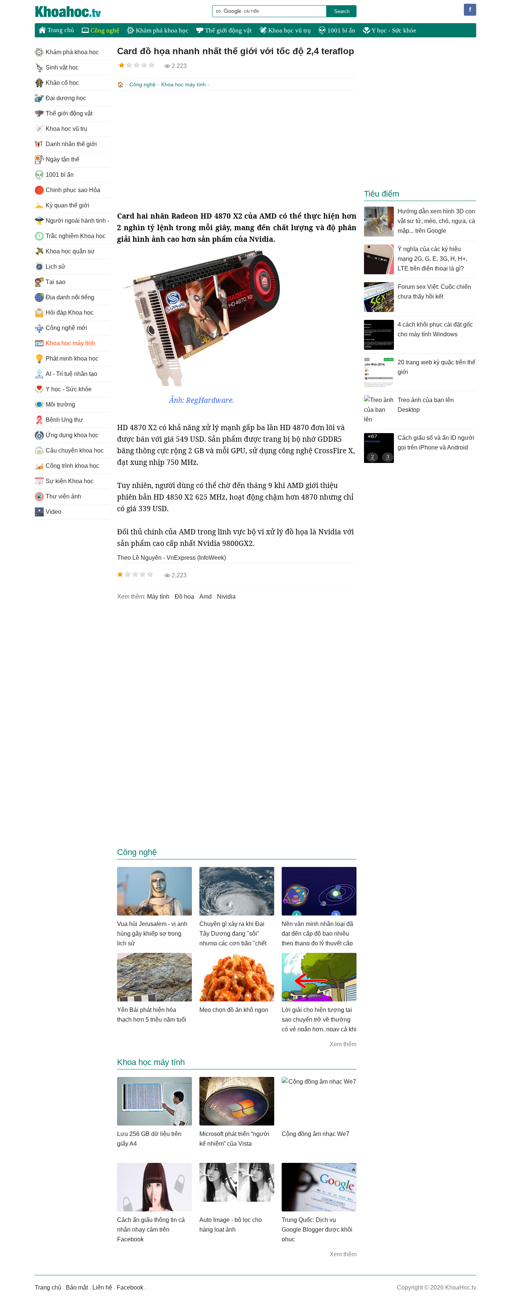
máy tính (158, 596)
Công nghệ (104, 30)
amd (205, 596)
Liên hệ (102, 1287)
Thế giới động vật (228, 30)
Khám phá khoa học (161, 30)
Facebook (130, 1287)
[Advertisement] (237, 150)
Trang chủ (60, 30)
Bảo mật (77, 1287)
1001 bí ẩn (340, 30)
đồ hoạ (184, 596)
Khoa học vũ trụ (289, 30)
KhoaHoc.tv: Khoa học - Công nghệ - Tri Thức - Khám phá (76, 11)
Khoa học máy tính (183, 84)
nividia (226, 596)
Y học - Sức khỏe (393, 30)
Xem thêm (343, 1044)
